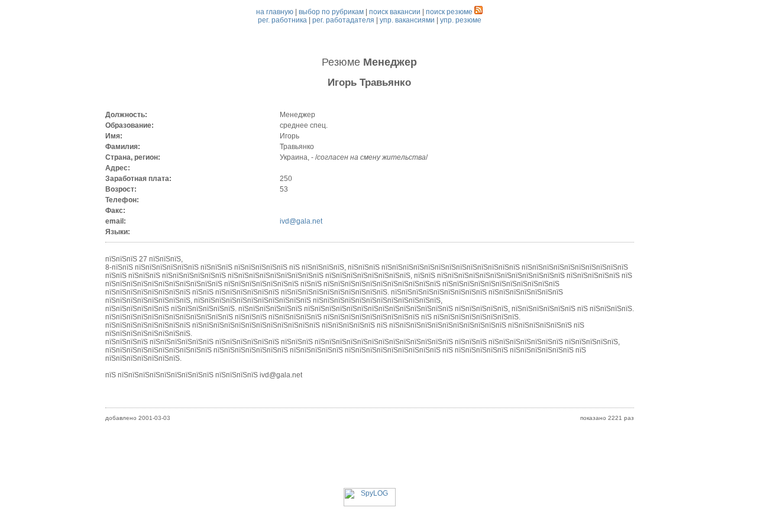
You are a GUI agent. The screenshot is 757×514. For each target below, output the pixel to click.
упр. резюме (460, 20)
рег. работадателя (343, 20)
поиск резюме (449, 12)
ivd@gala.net (301, 221)
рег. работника (282, 20)
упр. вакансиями (407, 20)
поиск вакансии (394, 12)
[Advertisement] (369, 461)
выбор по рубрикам (331, 12)
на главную (274, 12)
